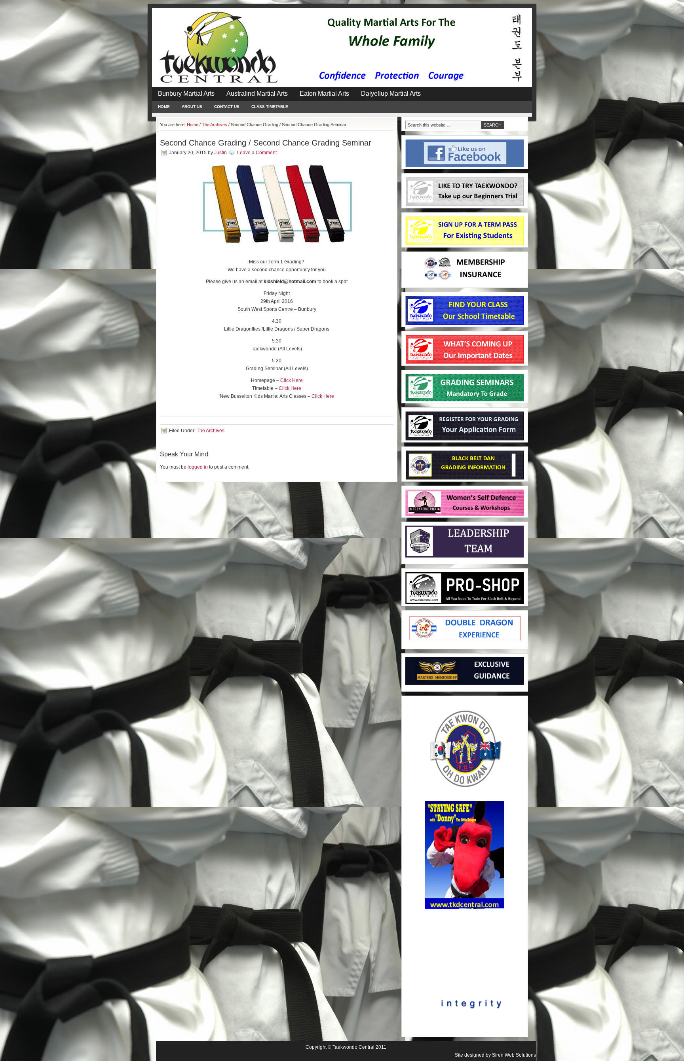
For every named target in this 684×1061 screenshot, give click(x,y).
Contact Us (226, 106)
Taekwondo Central (353, 1047)
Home (164, 106)
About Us (192, 106)
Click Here (291, 380)
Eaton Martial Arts (324, 93)
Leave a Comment (257, 152)
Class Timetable (269, 106)
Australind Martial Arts (257, 93)
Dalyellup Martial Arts (391, 93)
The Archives (210, 430)
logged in (198, 467)
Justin (220, 152)
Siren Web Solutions (514, 1055)
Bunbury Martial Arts (186, 93)
